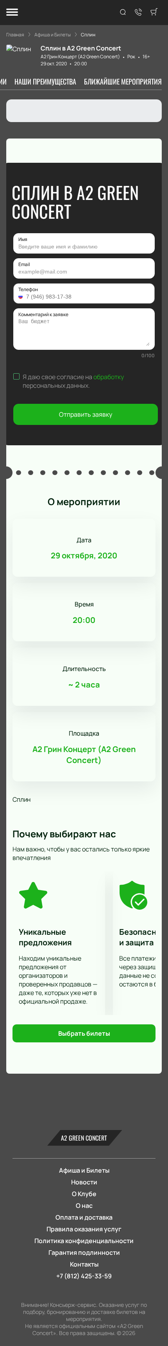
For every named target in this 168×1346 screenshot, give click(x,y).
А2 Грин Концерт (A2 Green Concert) (80, 56)
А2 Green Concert (84, 1138)
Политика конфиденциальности (84, 1240)
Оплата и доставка (84, 1217)
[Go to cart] (154, 12)
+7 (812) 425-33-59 (84, 1276)
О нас (84, 1205)
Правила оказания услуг (84, 1229)
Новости (84, 1182)
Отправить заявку (85, 414)
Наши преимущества (45, 81)
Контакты (84, 1264)
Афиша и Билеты (84, 1170)
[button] (21, 296)
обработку (108, 376)
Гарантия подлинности (84, 1252)
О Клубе (84, 1193)
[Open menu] (12, 13)
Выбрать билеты (84, 1033)
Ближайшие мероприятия (123, 81)
